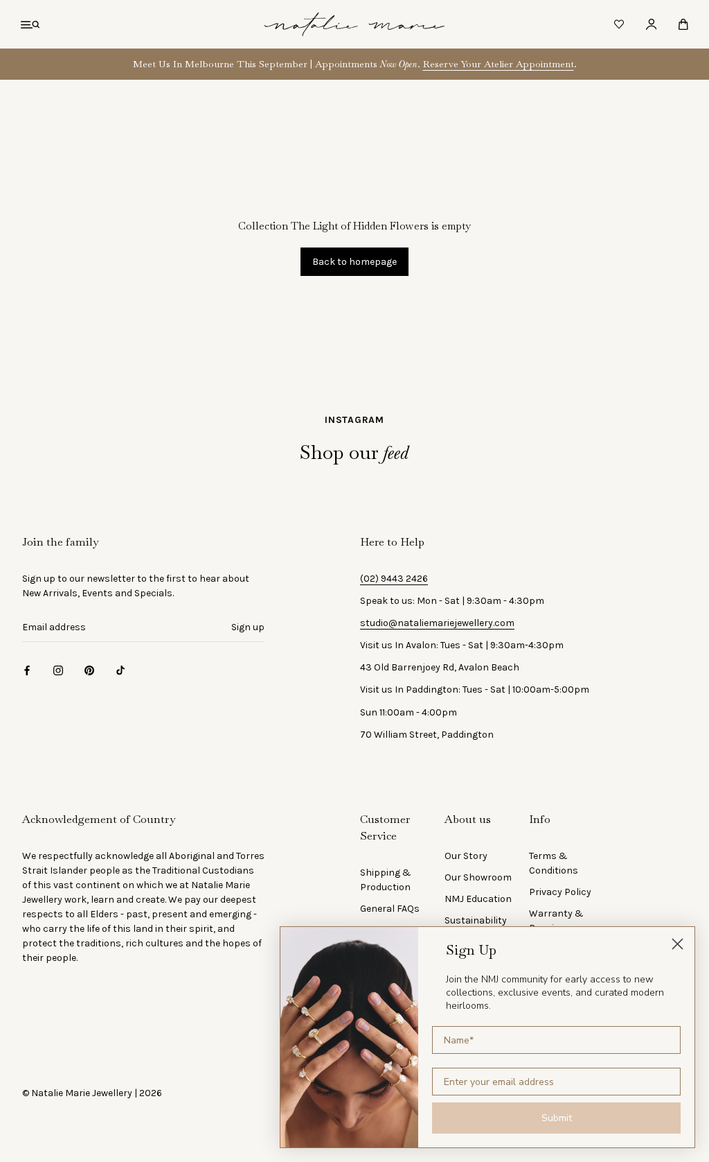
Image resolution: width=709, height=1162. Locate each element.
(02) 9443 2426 (394, 578)
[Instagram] (58, 670)
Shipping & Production (385, 880)
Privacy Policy (560, 892)
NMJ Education (478, 899)
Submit (556, 1118)
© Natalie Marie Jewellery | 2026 (92, 1093)
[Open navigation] (30, 24)
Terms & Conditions (553, 863)
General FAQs (390, 908)
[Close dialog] (677, 944)
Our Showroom (478, 877)
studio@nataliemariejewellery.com (437, 623)
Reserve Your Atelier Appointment (498, 64)
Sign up (247, 627)
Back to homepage (354, 262)
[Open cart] (683, 24)
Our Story (466, 856)
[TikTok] (120, 670)
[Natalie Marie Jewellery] (354, 24)
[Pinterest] (89, 670)
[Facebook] (27, 670)
